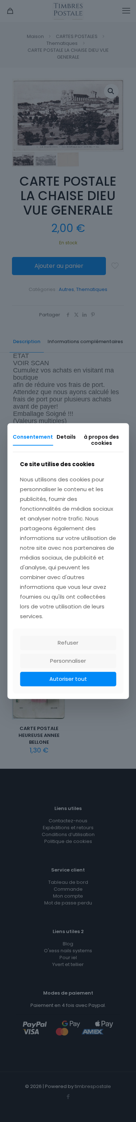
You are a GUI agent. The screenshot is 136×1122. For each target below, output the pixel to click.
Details (66, 436)
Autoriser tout (68, 679)
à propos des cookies (101, 440)
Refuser (68, 642)
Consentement (33, 436)
